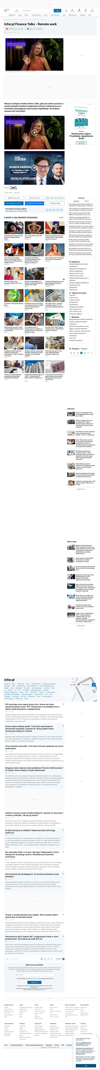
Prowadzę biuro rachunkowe (72, 1009)
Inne (46, 694)
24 (71, 353)
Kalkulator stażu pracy (55, 1033)
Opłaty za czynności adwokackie (78, 328)
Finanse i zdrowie (54, 1016)
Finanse (82, 1011)
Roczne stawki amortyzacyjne (77, 333)
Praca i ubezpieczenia (55, 1011)
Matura (21, 1035)
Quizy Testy (72, 338)
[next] (63, 959)
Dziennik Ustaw (50, 692)
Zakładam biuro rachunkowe (72, 1007)
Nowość (81, 131)
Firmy (50, 694)
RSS (63, 1045)
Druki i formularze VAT (75, 311)
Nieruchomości (73, 15)
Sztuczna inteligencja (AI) (46, 686)
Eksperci (10, 690)
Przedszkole (23, 1026)
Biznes (27, 15)
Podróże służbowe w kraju (71, 1026)
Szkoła (21, 1027)
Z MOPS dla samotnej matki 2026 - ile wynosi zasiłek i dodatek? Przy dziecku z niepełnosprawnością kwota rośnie (80, 218)
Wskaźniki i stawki (70, 1023)
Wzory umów (83, 1031)
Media (26, 698)
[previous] (42, 959)
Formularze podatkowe (75, 314)
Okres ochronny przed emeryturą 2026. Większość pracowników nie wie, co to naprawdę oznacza (79, 213)
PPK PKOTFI (33, 692)
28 (84, 353)
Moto (64, 15)
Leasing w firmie (54, 1014)
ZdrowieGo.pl (83, 1026)
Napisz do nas (36, 198)
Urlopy (21, 1013)
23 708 (59, 959)
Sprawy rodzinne (39, 1007)
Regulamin (49, 1045)
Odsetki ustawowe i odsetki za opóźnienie (80, 319)
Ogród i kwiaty (84, 1014)
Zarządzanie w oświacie (25, 1033)
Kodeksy (37, 1035)
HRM (21, 1016)
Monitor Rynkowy (36, 690)
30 (91, 353)
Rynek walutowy (47, 696)
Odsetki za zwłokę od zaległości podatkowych (78, 323)
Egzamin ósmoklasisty (25, 1037)
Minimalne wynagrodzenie (71, 1027)
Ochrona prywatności (16, 1045)
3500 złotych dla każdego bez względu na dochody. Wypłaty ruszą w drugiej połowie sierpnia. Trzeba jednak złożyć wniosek (80, 236)
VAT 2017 (23, 696)
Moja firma (7, 686)
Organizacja (7, 1026)
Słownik (41, 692)
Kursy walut (15, 696)
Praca (38, 696)
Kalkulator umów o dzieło (76, 275)
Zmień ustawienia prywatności (34, 1045)
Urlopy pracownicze (74, 300)
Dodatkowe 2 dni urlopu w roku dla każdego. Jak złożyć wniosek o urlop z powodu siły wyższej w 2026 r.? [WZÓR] (81, 245)
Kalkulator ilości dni (74, 285)
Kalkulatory (76, 262)
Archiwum (82, 1027)
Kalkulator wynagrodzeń (76, 271)
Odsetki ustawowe (69, 1033)
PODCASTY (16, 19)
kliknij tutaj (43, 989)
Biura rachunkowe (32, 686)
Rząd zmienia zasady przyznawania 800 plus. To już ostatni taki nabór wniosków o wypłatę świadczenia (80, 253)
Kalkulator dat (73, 287)
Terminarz (75, 349)
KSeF (89, 15)
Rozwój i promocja (8, 1031)
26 (78, 353)
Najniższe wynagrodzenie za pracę (79, 326)
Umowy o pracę (73, 297)
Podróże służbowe (69, 1031)
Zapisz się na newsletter (57, 198)
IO (5, 690)
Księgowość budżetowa (49, 683)
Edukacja (82, 15)
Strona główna (7, 19)
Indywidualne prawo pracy (26, 1007)
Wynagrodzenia (73, 302)
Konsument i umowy (40, 1011)
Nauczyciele (22, 1029)
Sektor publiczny (36, 15)
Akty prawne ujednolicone (41, 1033)
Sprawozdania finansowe (71, 1014)
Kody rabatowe (84, 1029)
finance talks (8, 192)
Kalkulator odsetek (54, 1031)
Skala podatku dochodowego (72, 1035)
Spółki (51, 1009)
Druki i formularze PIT (75, 309)
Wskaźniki (75, 317)
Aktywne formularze (79, 293)
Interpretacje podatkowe (76, 340)
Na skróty (83, 1023)
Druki (52, 688)
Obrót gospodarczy (9, 1011)
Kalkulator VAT (73, 289)
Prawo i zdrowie (39, 1018)
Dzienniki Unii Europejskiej (11, 694)
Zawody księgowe (8, 1014)
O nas (6, 1045)
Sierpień (84, 349)
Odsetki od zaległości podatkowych (79, 282)
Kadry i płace (7, 1033)
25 (74, 353)
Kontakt (69, 1045)
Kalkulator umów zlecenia (76, 273)
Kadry (20, 15)
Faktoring (45, 690)
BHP (21, 1014)
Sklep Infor (37, 1016)
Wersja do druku (15, 198)
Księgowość (12, 15)
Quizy (12, 688)
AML (66, 1016)
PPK (26, 692)
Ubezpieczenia (23, 1011)
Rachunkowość (73, 304)
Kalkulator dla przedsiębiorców (77, 268)
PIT (15, 690)
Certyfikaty (7, 696)
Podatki (6, 688)
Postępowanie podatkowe (76, 307)
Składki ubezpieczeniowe (71, 1029)
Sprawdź (81, 143)
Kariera (21, 692)
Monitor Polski (39, 694)
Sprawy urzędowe (39, 1013)
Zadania (6, 1029)
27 (81, 353)
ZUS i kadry (7, 1013)
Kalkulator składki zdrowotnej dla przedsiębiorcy (78, 265)
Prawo (46, 15)
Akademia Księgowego (10, 692)
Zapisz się (34, 982)
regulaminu (34, 978)
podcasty (16, 192)
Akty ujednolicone (37, 688)
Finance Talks (23, 19)
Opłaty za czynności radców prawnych (79, 331)
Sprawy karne (38, 1009)
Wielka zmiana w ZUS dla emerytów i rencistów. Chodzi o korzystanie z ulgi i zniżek (79, 240)
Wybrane (86, 201)
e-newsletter (25, 690)
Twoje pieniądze (55, 15)
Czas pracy (72, 295)
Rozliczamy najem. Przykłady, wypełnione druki (81, 136)
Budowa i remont (84, 1013)
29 (88, 353)
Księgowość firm (8, 1005)
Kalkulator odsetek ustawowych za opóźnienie (78, 279)
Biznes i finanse (54, 1007)
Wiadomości (31, 696)
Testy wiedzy (23, 1039)
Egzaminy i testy (24, 1031)
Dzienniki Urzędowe (27, 694)
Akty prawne (38, 1023)
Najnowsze (76, 201)
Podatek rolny (73, 335)
